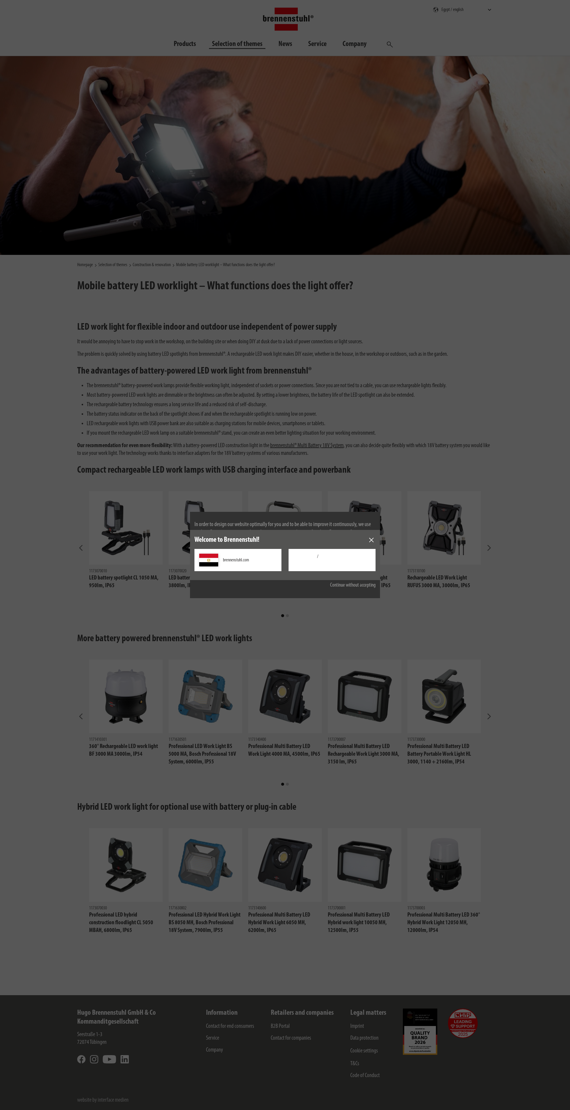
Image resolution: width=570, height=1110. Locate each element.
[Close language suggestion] (371, 540)
